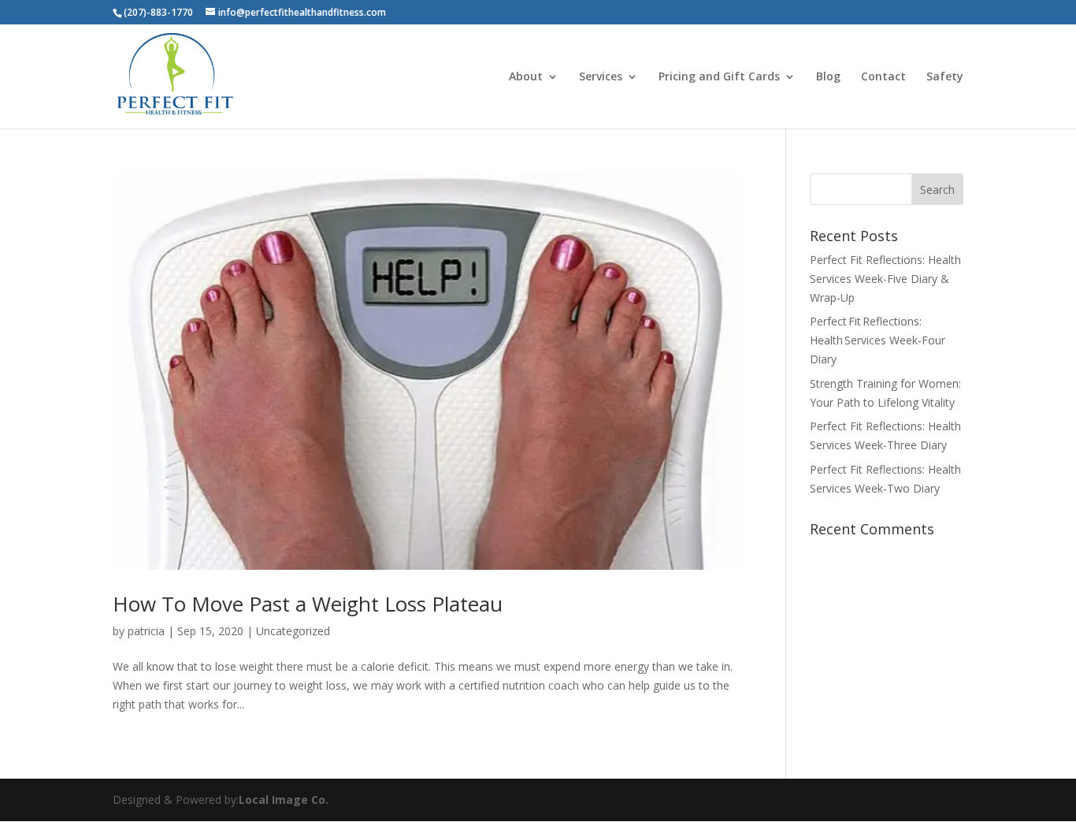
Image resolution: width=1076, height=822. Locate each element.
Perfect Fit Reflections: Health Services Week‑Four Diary (877, 340)
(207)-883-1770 (158, 12)
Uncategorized (293, 630)
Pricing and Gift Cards (719, 77)
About (526, 77)
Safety (944, 77)
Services (600, 77)
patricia (146, 630)
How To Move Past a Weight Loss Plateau (308, 604)
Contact (883, 77)
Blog (828, 77)
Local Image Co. (283, 799)
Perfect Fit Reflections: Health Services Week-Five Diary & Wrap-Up (885, 278)
